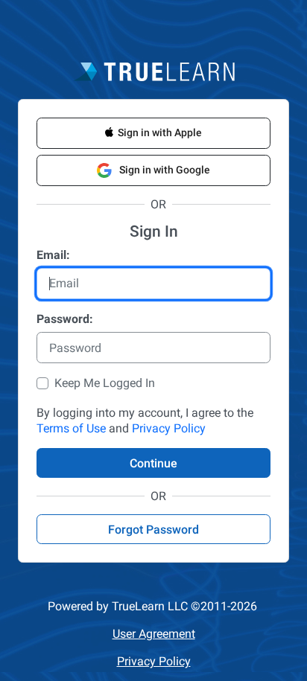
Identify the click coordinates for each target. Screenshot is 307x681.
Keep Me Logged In (104, 383)
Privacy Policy (169, 428)
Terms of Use (71, 428)
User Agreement (154, 634)
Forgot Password (153, 529)
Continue (153, 463)
